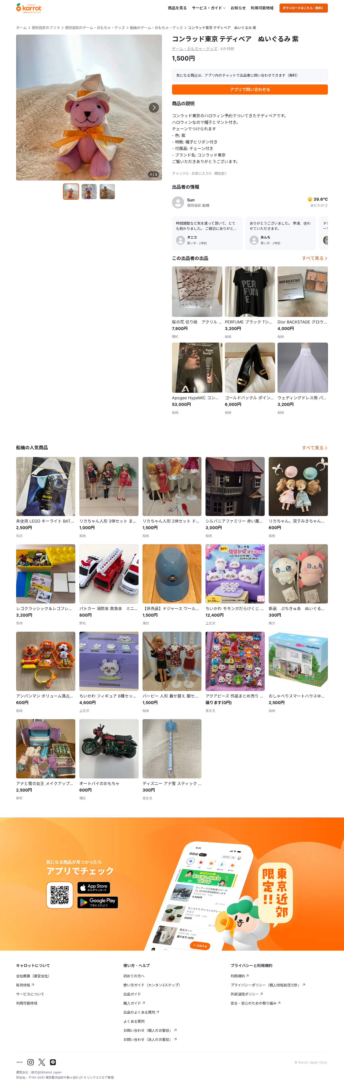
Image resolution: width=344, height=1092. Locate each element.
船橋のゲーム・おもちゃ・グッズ (156, 27)
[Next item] (154, 108)
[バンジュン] (327, 240)
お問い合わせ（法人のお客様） (148, 1039)
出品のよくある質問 (139, 1012)
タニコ (192, 237)
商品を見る (177, 8)
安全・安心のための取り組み (254, 1003)
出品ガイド (132, 994)
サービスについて (30, 994)
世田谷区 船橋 (198, 205)
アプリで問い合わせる (250, 89)
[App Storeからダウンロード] (93, 888)
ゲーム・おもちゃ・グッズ (194, 48)
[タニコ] (180, 240)
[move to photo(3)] (107, 192)
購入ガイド (132, 1003)
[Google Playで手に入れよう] (97, 902)
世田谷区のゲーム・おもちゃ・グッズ (95, 27)
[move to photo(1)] (71, 192)
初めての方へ (134, 976)
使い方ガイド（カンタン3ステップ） (152, 985)
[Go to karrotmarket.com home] (28, 8)
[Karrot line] (52, 1062)
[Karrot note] (19, 1062)
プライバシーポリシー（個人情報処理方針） (266, 985)
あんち (265, 237)
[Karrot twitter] (41, 1062)
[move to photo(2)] (89, 192)
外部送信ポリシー (245, 994)
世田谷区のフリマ (46, 27)
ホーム (21, 27)
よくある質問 (134, 1021)
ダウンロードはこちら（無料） (304, 8)
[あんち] (254, 240)
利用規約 (238, 976)
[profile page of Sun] (178, 202)
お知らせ (238, 8)
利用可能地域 (262, 8)
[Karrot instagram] (30, 1062)
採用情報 (23, 985)
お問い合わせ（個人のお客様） (148, 1030)
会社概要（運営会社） (33, 976)
